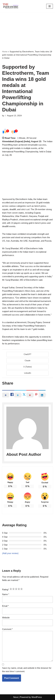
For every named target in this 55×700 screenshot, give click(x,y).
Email (5, 606)
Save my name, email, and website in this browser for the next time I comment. (26, 670)
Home (4, 51)
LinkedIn (27, 373)
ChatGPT (27, 354)
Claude (27, 360)
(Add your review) (10, 553)
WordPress (36, 697)
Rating (5, 589)
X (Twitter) (27, 367)
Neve (15, 697)
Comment (7, 629)
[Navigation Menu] (49, 6)
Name (5, 594)
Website (6, 617)
